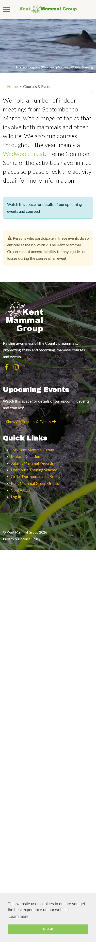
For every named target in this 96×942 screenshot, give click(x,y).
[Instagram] (16, 366)
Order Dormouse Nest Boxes (35, 476)
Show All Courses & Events (28, 421)
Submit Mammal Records (32, 463)
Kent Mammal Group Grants (35, 483)
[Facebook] (6, 366)
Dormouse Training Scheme (34, 469)
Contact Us (20, 490)
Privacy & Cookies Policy (21, 539)
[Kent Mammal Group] (48, 9)
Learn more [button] (19, 916)
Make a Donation (25, 456)
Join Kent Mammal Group (32, 449)
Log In (16, 496)
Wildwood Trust (24, 153)
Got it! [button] (48, 929)
